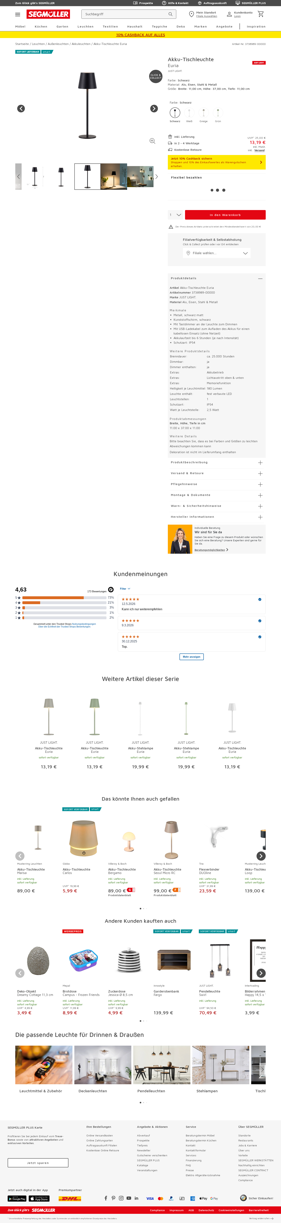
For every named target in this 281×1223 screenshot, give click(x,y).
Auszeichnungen (248, 1175)
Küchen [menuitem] (41, 26)
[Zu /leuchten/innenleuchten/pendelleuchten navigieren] (161, 1065)
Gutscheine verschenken (152, 1155)
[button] (152, 141)
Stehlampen (207, 1091)
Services (191, 1155)
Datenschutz (206, 1210)
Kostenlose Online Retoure (102, 1150)
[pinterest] (113, 1199)
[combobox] (175, 215)
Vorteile (243, 1155)
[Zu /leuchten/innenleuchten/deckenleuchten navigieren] (103, 1065)
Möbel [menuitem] (20, 26)
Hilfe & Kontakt (178, 3)
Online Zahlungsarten (99, 1140)
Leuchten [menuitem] (86, 26)
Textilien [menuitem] (110, 26)
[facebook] (106, 1199)
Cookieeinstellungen (231, 1210)
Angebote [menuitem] (224, 26)
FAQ (188, 1165)
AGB (191, 1210)
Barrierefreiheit (259, 1210)
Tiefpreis (142, 1145)
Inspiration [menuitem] (256, 26)
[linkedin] (136, 1199)
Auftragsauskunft (215, 3)
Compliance (245, 1180)
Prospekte (146, 3)
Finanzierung (193, 1160)
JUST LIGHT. (175, 70)
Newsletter (143, 1150)
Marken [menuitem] (200, 26)
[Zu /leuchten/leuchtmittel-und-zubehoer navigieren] (43, 1065)
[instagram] (121, 1199)
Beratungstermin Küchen (201, 1140)
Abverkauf (143, 1135)
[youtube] (129, 1199)
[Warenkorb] (261, 14)
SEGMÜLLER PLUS (254, 3)
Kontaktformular (196, 1150)
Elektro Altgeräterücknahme (203, 1175)
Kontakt (191, 1145)
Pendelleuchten (151, 1091)
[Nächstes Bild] (154, 108)
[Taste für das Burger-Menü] (17, 14)
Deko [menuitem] (181, 26)
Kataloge (142, 1165)
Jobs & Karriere (247, 1145)
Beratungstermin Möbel (200, 1135)
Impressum (177, 1210)
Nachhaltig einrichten (251, 1165)
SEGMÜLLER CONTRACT (253, 1170)
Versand (259, 150)
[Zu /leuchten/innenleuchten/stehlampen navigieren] (220, 1065)
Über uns (243, 1150)
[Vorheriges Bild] (21, 108)
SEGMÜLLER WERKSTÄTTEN (255, 1160)
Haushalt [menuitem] (135, 26)
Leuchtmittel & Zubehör (40, 1091)
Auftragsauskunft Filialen (101, 1145)
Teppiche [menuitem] (159, 26)
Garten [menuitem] (62, 26)
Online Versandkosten (99, 1135)
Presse (190, 1170)
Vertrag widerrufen (259, 1218)
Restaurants (245, 1140)
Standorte (244, 1135)
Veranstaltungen (147, 1170)
